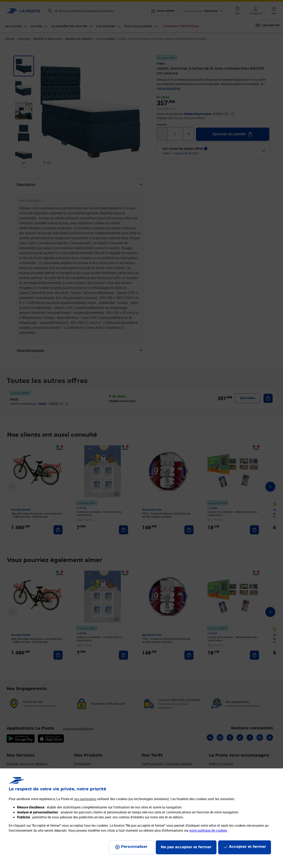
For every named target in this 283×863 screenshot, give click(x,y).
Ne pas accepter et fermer (186, 847)
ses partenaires (85, 799)
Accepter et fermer (247, 847)
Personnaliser (134, 847)
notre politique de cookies (208, 830)
